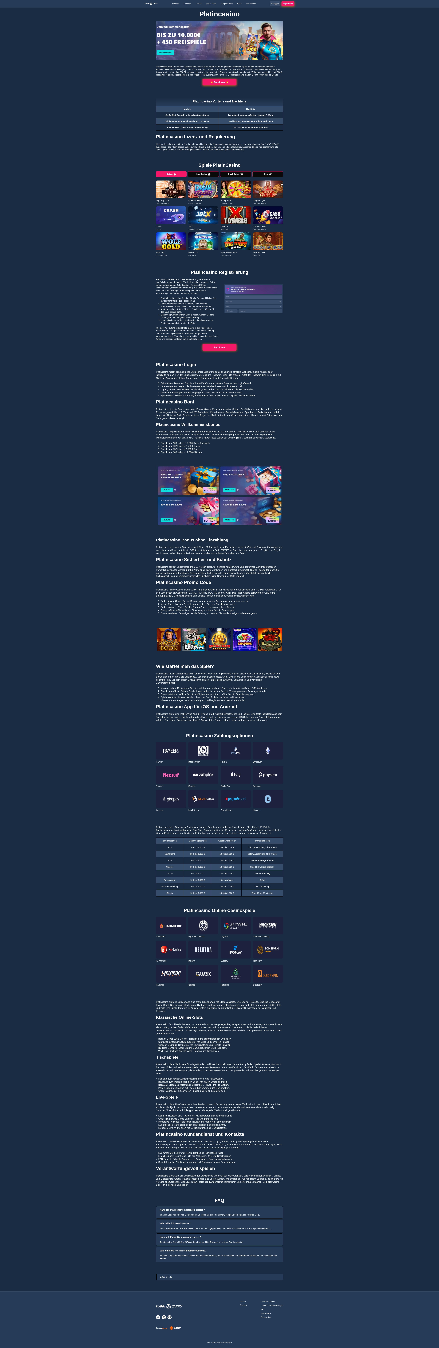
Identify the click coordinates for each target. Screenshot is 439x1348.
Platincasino (266, 1317)
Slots (266, 174)
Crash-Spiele (233, 174)
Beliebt (169, 174)
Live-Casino (201, 174)
